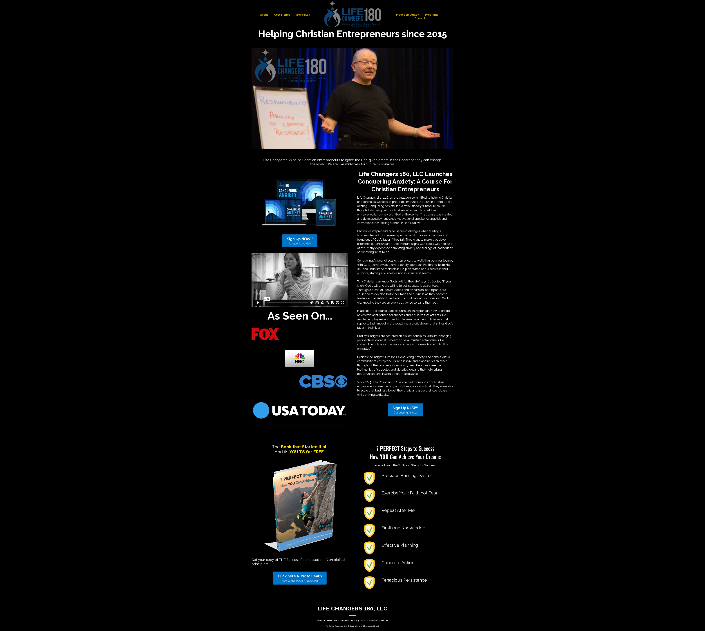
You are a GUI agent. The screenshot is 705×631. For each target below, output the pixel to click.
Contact (420, 18)
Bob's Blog (303, 14)
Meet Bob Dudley (407, 14)
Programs (431, 14)
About (264, 14)
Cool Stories (282, 14)
